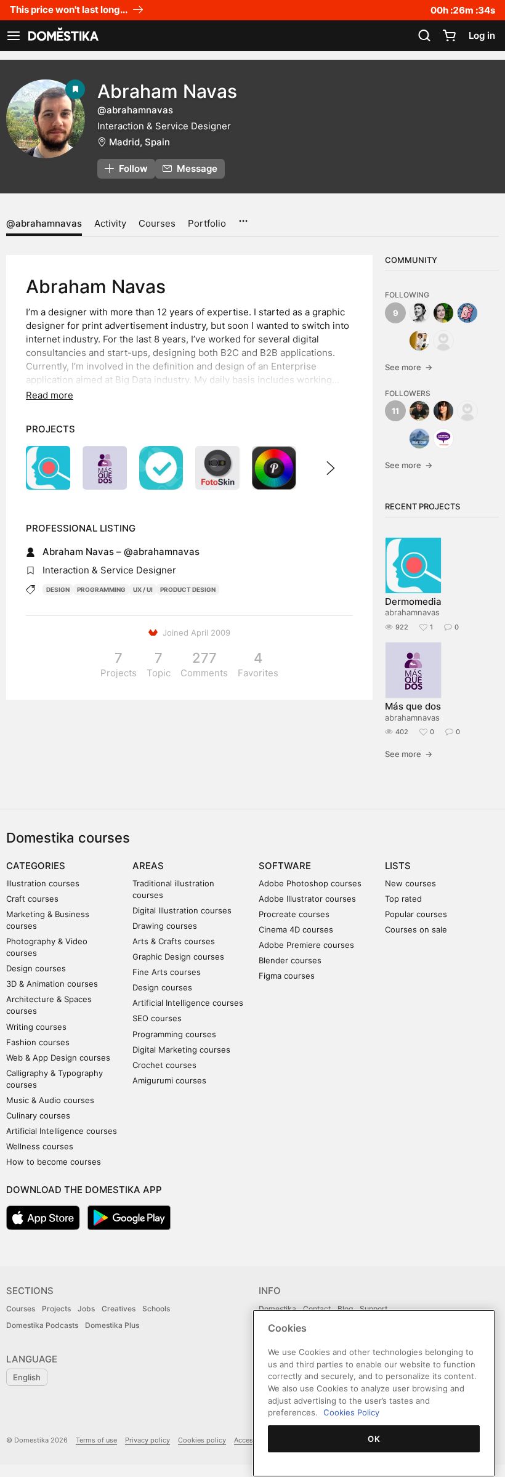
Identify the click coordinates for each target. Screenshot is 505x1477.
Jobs (86, 1308)
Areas (148, 866)
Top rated (403, 899)
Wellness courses (39, 1146)
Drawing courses (164, 926)
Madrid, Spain (139, 142)
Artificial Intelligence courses (61, 1131)
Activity (110, 223)
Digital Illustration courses (182, 910)
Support (373, 1308)
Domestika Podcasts (42, 1325)
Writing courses (36, 1027)
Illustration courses (42, 883)
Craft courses (32, 899)
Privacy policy (147, 1440)
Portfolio (207, 223)
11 (395, 411)
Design (58, 589)
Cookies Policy (351, 1412)
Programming (101, 589)
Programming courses (174, 1034)
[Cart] (449, 35)
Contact (317, 1308)
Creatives (118, 1308)
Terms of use (96, 1440)
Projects (56, 1308)
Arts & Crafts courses (173, 941)
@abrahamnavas (44, 223)
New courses (410, 883)
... (243, 217)
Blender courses (290, 960)
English (27, 1377)
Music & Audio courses (50, 1100)
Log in (482, 35)
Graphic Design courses (178, 956)
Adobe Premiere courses (306, 945)
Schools (156, 1308)
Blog (345, 1308)
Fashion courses (38, 1042)
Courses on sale (416, 929)
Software (285, 866)
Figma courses (287, 976)
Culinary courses (38, 1115)
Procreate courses (294, 914)
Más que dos (413, 706)
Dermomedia (413, 601)
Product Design (188, 589)
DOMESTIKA (62, 35)
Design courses (36, 968)
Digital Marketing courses (181, 1049)
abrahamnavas (412, 612)
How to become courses (53, 1162)
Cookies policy (202, 1440)
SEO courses (157, 1018)
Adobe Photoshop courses (310, 883)
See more (408, 367)
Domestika (277, 1308)
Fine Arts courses (166, 972)
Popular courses (416, 914)
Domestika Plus (112, 1325)
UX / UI (143, 589)
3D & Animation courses (52, 984)
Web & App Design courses (58, 1057)
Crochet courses (164, 1065)
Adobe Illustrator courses (307, 899)
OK (374, 1439)
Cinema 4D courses (296, 929)
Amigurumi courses (169, 1080)
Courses (157, 223)
